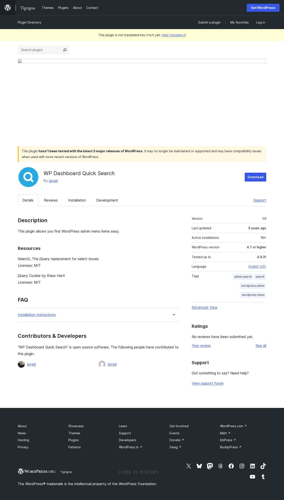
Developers (127, 440)
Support (259, 200)
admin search (243, 276)
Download (255, 177)
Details (28, 200)
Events (174, 433)
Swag (175, 447)
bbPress (228, 440)
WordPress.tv (130, 447)
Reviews (51, 200)
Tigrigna (66, 472)
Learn (123, 426)
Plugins (73, 440)
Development (107, 200)
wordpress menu (253, 294)
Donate (177, 440)
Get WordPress (263, 8)
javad (53, 180)
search (259, 276)
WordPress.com (233, 426)
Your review (201, 345)
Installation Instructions (37, 315)
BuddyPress (231, 447)
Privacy (23, 447)
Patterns (74, 447)
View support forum (208, 383)
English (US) (257, 266)
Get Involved (179, 426)
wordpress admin (252, 285)
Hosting (23, 440)
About (22, 426)
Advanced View (204, 307)
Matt (225, 433)
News (22, 433)
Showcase (76, 426)
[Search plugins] (64, 49)
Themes (74, 433)
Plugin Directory (29, 22)
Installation (77, 200)
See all (261, 345)
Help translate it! (174, 35)
